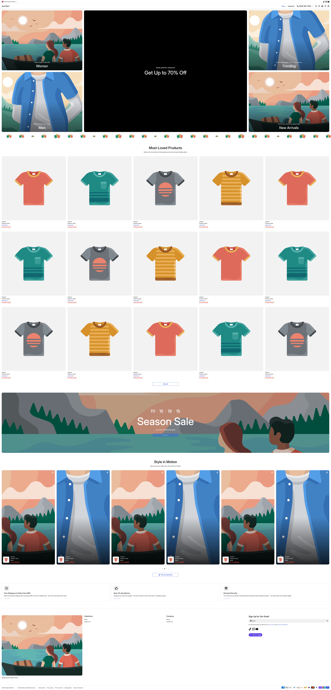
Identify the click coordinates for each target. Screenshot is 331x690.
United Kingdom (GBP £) (7, 687)
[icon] (52, 472)
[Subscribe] (327, 621)
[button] (328, 6)
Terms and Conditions (282, 624)
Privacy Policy (271, 624)
